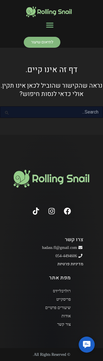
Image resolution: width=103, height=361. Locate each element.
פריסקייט (63, 299)
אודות (66, 316)
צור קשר (64, 324)
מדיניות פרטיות (70, 264)
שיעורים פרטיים (58, 308)
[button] (50, 25)
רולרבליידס (62, 291)
